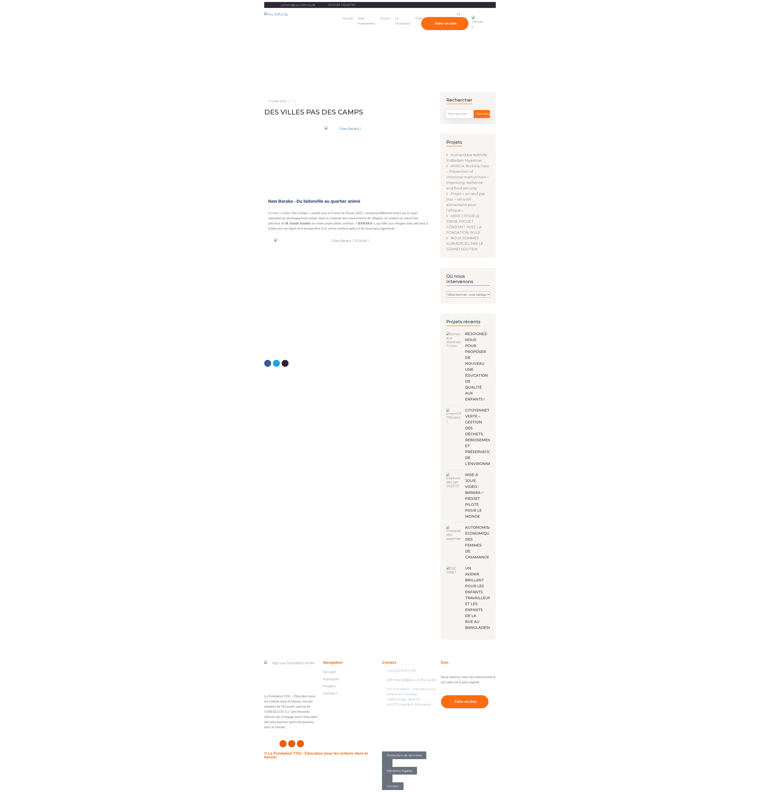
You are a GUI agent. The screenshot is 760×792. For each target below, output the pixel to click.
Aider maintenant (366, 21)
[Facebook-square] (283, 743)
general (18, 69)
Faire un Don (465, 702)
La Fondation (402, 21)
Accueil (348, 18)
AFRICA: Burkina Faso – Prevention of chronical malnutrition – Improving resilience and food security (467, 177)
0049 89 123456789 (341, 5)
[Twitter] (291, 743)
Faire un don (445, 23)
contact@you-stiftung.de (298, 5)
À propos (331, 679)
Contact (330, 693)
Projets (385, 18)
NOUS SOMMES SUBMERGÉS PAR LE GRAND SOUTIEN (464, 243)
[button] (387, 763)
